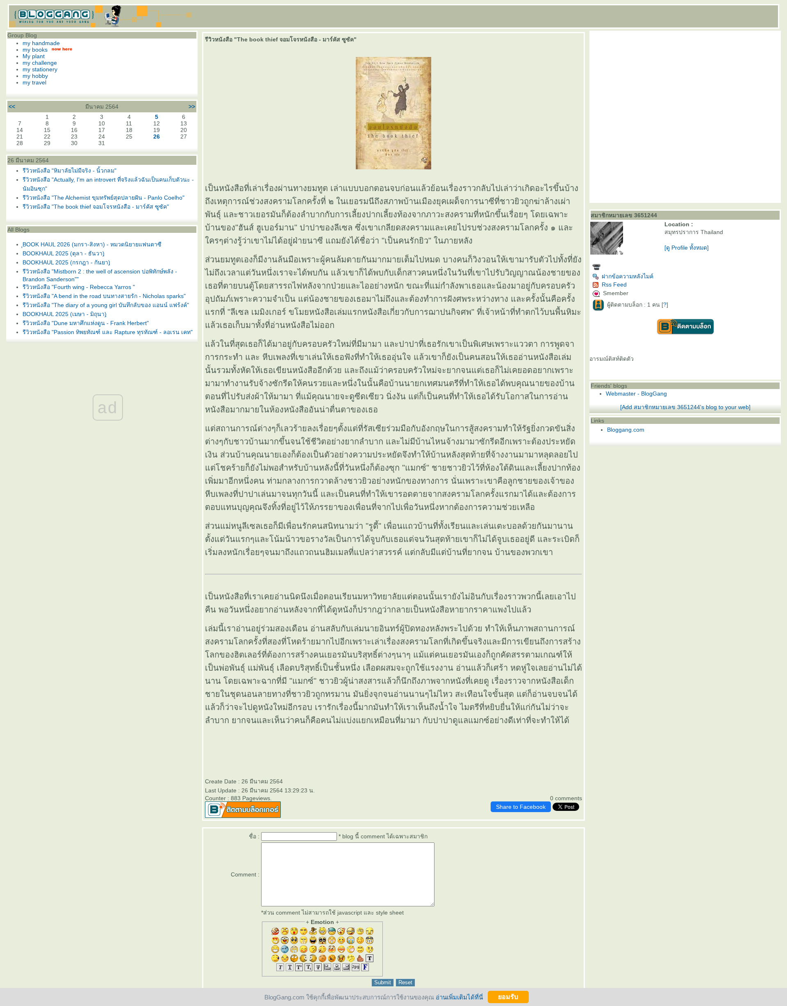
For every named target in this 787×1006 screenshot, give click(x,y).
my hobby (35, 76)
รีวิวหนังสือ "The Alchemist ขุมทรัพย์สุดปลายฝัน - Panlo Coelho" (103, 197)
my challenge (40, 62)
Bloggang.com (625, 429)
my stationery (40, 69)
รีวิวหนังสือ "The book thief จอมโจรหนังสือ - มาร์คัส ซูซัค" (96, 206)
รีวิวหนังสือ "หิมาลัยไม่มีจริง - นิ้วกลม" (69, 170)
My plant (34, 56)
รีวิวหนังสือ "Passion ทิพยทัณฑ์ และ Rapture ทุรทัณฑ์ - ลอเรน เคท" (108, 332)
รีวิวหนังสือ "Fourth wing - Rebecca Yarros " (79, 287)
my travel (34, 82)
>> (192, 106)
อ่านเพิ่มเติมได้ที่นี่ (459, 996)
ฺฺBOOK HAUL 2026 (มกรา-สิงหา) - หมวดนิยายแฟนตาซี (92, 244)
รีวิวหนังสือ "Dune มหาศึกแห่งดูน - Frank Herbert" (86, 323)
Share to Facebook (521, 806)
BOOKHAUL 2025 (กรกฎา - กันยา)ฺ (66, 262)
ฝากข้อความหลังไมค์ (627, 276)
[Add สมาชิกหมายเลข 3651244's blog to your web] (685, 407)
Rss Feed (614, 284)
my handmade (41, 43)
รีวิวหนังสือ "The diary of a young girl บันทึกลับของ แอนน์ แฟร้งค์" (106, 305)
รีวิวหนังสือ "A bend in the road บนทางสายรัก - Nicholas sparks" (104, 296)
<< (12, 106)
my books (35, 49)
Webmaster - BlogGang (636, 393)
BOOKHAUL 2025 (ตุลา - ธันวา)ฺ (64, 253)
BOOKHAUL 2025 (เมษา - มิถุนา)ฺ (65, 314)
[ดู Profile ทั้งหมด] (686, 247)
